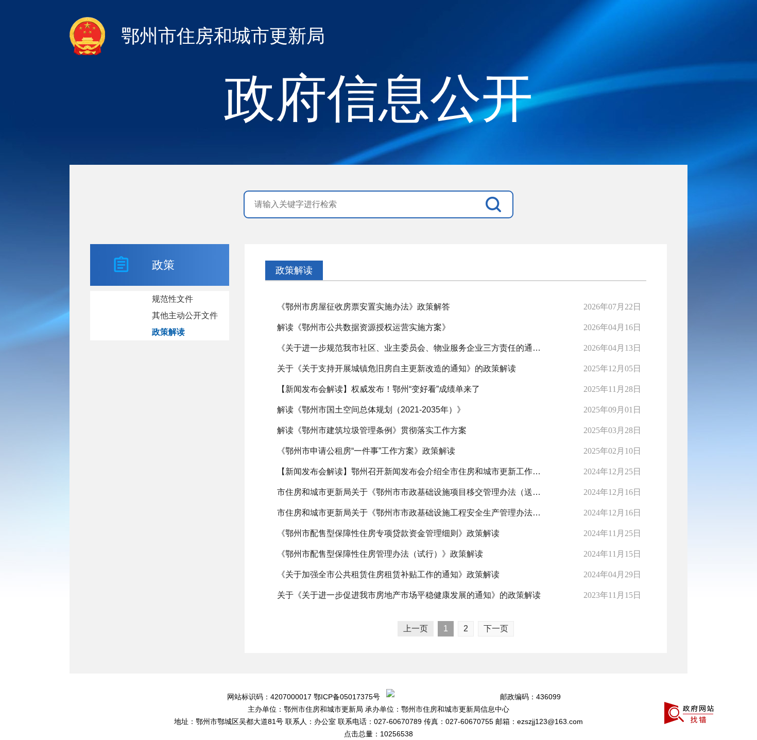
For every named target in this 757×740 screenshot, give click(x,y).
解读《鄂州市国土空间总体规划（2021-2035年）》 (371, 409)
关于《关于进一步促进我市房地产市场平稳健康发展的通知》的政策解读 (409, 595)
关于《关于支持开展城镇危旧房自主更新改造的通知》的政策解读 (396, 368)
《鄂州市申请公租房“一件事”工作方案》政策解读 (366, 450)
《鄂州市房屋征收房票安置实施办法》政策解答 (363, 306)
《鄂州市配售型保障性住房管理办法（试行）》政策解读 (380, 553)
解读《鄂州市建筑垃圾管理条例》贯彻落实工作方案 (372, 430)
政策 (163, 265)
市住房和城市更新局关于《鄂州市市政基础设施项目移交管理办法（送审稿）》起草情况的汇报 (412, 492)
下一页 (496, 628)
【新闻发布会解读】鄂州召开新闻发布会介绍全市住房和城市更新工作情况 (412, 471)
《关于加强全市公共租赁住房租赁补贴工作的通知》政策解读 (388, 574)
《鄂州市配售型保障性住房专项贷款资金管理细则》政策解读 (388, 533)
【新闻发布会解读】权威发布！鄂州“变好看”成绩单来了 (378, 389)
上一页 (415, 628)
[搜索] (496, 204)
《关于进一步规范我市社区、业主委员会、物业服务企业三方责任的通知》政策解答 (412, 347)
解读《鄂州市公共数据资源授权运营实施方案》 (363, 327)
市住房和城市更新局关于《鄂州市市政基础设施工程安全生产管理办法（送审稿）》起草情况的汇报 (412, 512)
